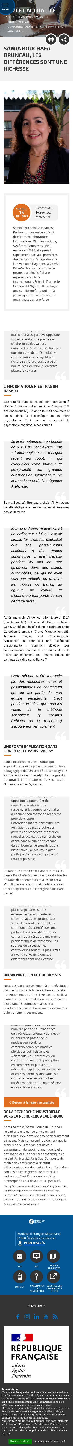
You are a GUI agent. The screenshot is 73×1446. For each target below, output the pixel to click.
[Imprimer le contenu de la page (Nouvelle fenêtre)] (51, 39)
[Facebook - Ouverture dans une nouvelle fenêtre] (18, 1318)
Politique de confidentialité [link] (49, 1441)
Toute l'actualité (19, 22)
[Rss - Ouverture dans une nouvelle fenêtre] (55, 1318)
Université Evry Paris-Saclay (23, 16)
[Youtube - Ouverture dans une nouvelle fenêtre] (46, 1318)
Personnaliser (20, 1441)
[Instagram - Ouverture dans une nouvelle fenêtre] (27, 1318)
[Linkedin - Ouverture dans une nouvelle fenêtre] (36, 1318)
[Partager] (64, 39)
